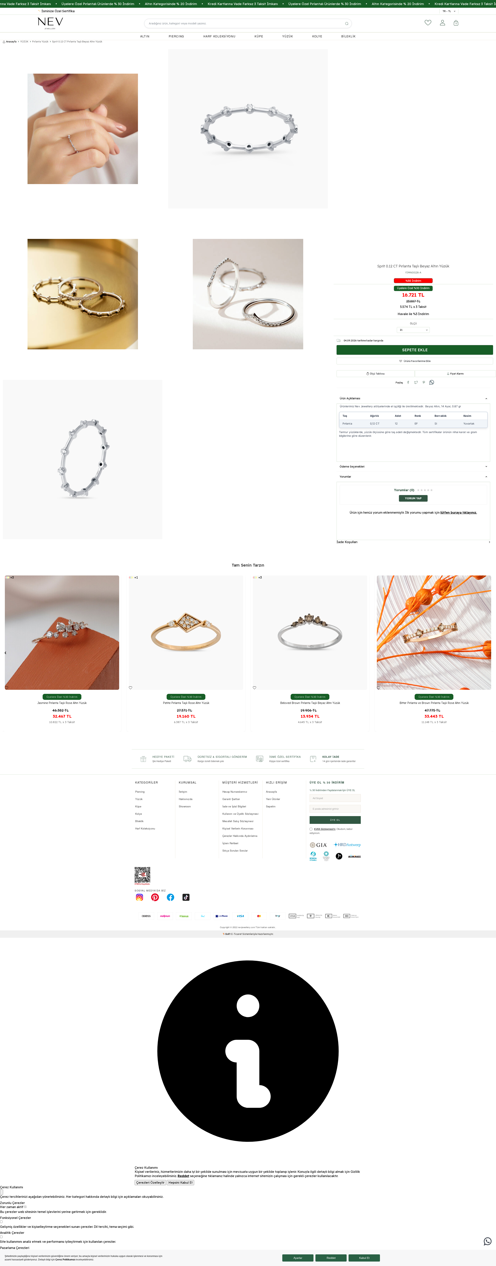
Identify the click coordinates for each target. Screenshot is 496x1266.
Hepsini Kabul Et (180, 1182)
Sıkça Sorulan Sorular (235, 850)
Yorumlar (345, 476)
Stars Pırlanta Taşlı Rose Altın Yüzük (434, 703)
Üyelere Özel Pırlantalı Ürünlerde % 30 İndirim (254, 4)
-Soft (227, 934)
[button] (5, 652)
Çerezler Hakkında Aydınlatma (239, 836)
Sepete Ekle (415, 349)
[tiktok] (186, 897)
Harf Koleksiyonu (145, 828)
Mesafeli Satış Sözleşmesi (237, 821)
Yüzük (139, 799)
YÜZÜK (287, 36)
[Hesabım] (442, 22)
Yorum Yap (413, 498)
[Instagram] (139, 897)
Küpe (138, 806)
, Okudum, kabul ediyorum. (331, 831)
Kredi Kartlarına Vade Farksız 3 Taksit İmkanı (172, 4)
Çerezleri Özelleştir (150, 1182)
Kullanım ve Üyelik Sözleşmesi (240, 814)
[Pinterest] (155, 897)
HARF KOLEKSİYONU (219, 36)
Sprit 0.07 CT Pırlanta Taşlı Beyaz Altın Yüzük (310, 703)
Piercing (140, 791)
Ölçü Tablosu (377, 373)
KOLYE (317, 36)
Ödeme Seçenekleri (352, 466)
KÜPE (259, 36)
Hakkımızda (185, 799)
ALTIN (145, 36)
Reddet (183, 1176)
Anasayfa (11, 41)
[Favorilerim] (428, 22)
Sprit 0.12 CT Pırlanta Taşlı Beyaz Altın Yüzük (77, 41)
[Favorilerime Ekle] (6, 687)
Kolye (138, 814)
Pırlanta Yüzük (40, 41)
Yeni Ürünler (273, 799)
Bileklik (139, 821)
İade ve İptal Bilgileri (234, 806)
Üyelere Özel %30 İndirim (413, 288)
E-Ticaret (236, 934)
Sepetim (271, 806)
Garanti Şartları (231, 799)
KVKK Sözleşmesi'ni (324, 828)
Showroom (185, 806)
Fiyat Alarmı (457, 373)
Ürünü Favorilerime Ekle (417, 360)
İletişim (183, 791)
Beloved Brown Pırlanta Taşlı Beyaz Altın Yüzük (62, 703)
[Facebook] (170, 897)
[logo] (50, 23)
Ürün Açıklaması (350, 398)
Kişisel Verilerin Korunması (237, 828)
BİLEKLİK (348, 36)
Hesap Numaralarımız (234, 791)
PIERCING (176, 36)
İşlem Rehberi (230, 843)
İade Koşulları (347, 542)
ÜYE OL (335, 819)
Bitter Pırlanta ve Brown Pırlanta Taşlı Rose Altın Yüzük (186, 703)
